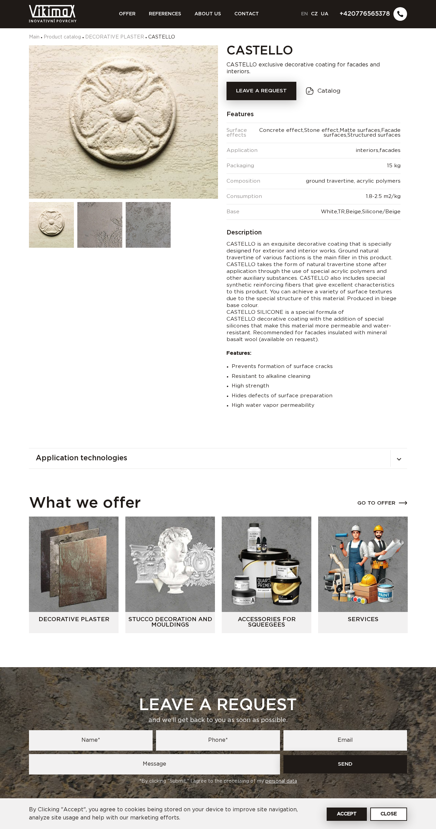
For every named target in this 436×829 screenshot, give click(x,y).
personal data (281, 781)
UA (324, 14)
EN (304, 14)
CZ (314, 14)
